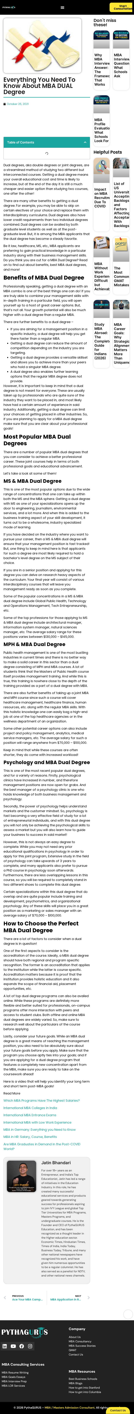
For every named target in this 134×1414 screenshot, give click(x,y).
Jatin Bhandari (56, 1162)
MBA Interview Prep (14, 1381)
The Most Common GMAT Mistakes (121, 276)
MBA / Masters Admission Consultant (70, 1407)
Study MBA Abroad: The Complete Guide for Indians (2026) (102, 341)
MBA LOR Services (13, 1386)
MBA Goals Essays (13, 1377)
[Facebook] (21, 1346)
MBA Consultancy (80, 1341)
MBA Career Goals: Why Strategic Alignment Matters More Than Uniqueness (124, 343)
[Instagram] (30, 1346)
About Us (75, 1337)
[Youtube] (13, 1346)
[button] (62, 7)
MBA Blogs (75, 1383)
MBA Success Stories (82, 1346)
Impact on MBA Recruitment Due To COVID (104, 197)
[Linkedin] (5, 1346)
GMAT (72, 1350)
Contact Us (76, 1354)
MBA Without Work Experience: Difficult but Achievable (104, 276)
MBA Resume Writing (15, 1372)
